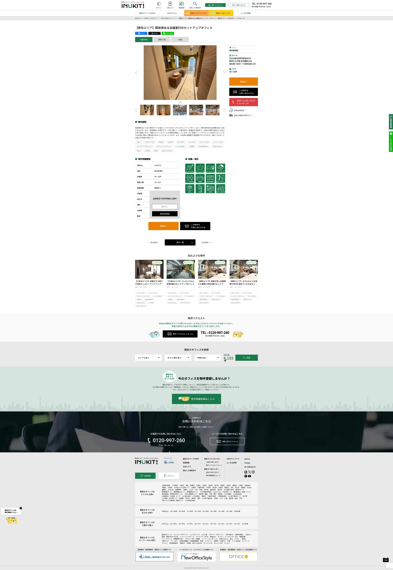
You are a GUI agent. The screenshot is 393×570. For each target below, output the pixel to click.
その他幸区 (196, 496)
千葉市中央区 (211, 496)
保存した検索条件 (189, 470)
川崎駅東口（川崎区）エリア (171, 496)
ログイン (164, 206)
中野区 (164, 487)
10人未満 (245, 524)
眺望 (156, 151)
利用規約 (247, 463)
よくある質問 (246, 13)
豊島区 (226, 487)
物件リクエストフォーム (183, 333)
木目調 (147, 151)
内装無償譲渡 (194, 541)
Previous (136, 73)
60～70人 (198, 524)
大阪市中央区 (166, 485)
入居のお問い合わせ (212, 462)
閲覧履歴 (186, 462)
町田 (200, 490)
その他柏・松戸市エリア (170, 498)
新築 (163, 537)
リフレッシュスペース (187, 537)
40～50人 (214, 524)
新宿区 (192, 485)
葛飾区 (164, 490)
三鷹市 (185, 490)
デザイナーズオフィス (164, 146)
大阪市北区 (201, 487)
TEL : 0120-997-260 (215, 332)
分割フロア (165, 541)
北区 (231, 487)
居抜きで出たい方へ (223, 13)
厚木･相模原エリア (191, 494)
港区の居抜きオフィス (168, 18)
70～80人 (190, 524)
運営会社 (247, 459)
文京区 (198, 485)
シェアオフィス (195, 534)
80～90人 (182, 524)
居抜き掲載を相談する (242, 115)
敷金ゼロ (213, 537)
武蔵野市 (178, 490)
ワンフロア (174, 541)
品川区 (216, 485)
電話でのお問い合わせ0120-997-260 (246, 102)
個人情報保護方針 (250, 467)
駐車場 (216, 541)
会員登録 (147, 475)
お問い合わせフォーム (230, 441)
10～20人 (237, 524)
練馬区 (243, 487)
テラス (237, 539)
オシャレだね (204, 142)
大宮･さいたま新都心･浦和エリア (172, 500)
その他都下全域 (229, 490)
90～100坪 (173, 511)
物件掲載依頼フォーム (213, 475)
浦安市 (193, 498)
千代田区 (175, 485)
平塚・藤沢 (212, 494)
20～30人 (192, 142)
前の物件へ (154, 242)
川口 (221, 498)
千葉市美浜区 (222, 496)
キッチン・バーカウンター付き (228, 537)
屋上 (138, 151)
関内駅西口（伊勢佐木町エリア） (172, 494)
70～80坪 (190, 511)
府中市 (206, 490)
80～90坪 (182, 511)
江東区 (228, 485)
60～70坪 (198, 511)
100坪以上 (165, 511)
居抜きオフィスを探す (147, 13)
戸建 (228, 541)
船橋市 (181, 498)
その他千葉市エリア (234, 496)
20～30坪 (229, 511)
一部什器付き (229, 534)
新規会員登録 (165, 214)
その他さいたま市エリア (182, 487)
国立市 (220, 490)
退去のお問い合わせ (212, 472)
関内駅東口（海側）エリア (242, 492)
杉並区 (220, 487)
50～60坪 (206, 511)
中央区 (182, 485)
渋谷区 (204, 485)
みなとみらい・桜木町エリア (222, 492)
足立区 (249, 487)
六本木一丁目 (149, 142)
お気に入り (187, 466)
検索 (248, 358)
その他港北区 (237, 494)
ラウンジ (165, 543)
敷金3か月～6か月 (172, 537)
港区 (138, 142)
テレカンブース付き (202, 537)
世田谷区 (247, 485)
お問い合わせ (241, 5)
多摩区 (203, 496)
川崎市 (170, 487)
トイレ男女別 (180, 146)
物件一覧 (180, 242)
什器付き (223, 541)
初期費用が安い (178, 539)
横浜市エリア (239, 490)
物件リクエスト (217, 5)
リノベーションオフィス (209, 539)
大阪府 (193, 487)
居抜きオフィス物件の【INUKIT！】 (147, 18)
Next (224, 73)
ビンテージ (245, 541)
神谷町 (161, 142)
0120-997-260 (169, 440)
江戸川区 (171, 490)
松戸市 (245, 496)
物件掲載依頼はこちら (203, 399)
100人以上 (165, 524)
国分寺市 (213, 490)
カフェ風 (204, 534)
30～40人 (221, 524)
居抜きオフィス (167, 534)
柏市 (198, 498)
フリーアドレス (167, 539)
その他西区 (227, 494)
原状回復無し (239, 534)
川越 (225, 498)
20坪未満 (237, 511)
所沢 (240, 498)
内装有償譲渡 (184, 541)
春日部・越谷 (233, 498)
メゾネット (208, 541)
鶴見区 (220, 494)
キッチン (227, 543)
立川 (196, 490)
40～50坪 (181, 142)
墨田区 (235, 485)
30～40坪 (221, 511)
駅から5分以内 (167, 151)
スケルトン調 (189, 539)
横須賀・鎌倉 (203, 494)
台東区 (210, 485)
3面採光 (182, 543)
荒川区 (237, 487)
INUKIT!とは (172, 13)
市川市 (187, 498)
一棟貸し (243, 539)
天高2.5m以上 (217, 146)
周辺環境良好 (203, 146)
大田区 (241, 485)
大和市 (208, 487)
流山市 (214, 487)
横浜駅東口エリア (192, 492)
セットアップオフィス (144, 146)
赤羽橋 (170, 142)
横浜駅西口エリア (179, 492)
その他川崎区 (186, 496)
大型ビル (248, 534)
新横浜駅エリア (167, 492)
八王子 (191, 490)
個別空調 (242, 537)
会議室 (192, 146)
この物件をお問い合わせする (198, 226)
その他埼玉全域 (190, 500)
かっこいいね (218, 142)
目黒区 (222, 485)
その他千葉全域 (207, 498)
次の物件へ (206, 242)
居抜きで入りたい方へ (199, 13)
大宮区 (216, 498)
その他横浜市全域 (205, 492)
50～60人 (206, 524)
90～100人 (173, 524)
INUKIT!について (233, 458)
